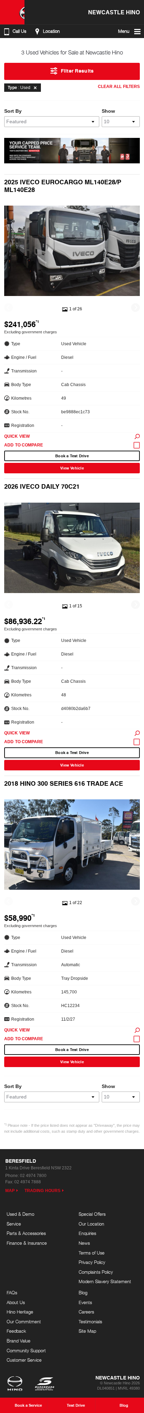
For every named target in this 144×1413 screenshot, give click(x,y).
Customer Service (24, 1360)
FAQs (12, 1292)
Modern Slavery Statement (105, 1281)
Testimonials (90, 1321)
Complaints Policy (96, 1272)
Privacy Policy (92, 1262)
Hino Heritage (20, 1312)
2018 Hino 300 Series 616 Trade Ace (63, 783)
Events (85, 1302)
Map (10, 1190)
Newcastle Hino (114, 12)
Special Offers (92, 1214)
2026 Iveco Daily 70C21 (42, 486)
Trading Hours (42, 1190)
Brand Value (18, 1341)
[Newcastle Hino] (12, 12)
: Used (19, 87)
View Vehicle (72, 468)
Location (51, 31)
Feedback (16, 1331)
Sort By (13, 111)
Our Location (91, 1224)
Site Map (87, 1331)
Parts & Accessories (26, 1233)
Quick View (17, 436)
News (84, 1243)
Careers (86, 1312)
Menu (123, 31)
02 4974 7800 (33, 1175)
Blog (83, 1292)
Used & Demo (20, 1214)
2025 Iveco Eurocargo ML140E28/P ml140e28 (62, 185)
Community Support (26, 1350)
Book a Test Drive (72, 455)
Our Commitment (24, 1321)
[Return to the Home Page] (16, 1384)
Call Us (19, 31)
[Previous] (8, 307)
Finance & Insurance (27, 1243)
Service (14, 1224)
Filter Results (77, 70)
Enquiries (87, 1233)
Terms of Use (92, 1253)
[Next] (135, 307)
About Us (16, 1302)
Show (108, 111)
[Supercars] (44, 1384)
